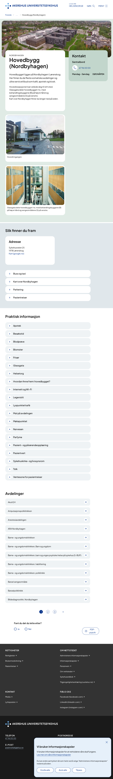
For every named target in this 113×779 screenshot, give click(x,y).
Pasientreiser (20, 297)
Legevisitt (18, 397)
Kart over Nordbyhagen (25, 281)
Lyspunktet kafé (21, 405)
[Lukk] (106, 742)
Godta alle (45, 770)
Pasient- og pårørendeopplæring (30, 445)
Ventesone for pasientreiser (27, 477)
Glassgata (18, 365)
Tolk (15, 469)
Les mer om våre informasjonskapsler (54, 754)
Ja (18, 629)
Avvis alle (63, 770)
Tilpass (79, 770)
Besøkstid (18, 333)
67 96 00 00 (10, 738)
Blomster (18, 349)
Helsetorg (18, 373)
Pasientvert (19, 453)
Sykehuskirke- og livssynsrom (28, 461)
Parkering (18, 289)
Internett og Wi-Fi (22, 389)
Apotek (17, 325)
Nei (29, 629)
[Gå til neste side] (63, 612)
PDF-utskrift (92, 631)
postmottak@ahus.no (14, 747)
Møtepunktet (20, 421)
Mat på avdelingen (23, 413)
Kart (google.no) (16, 253)
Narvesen (18, 429)
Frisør (16, 357)
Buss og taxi (19, 273)
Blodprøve (18, 341)
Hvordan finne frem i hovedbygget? (31, 381)
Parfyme (17, 437)
